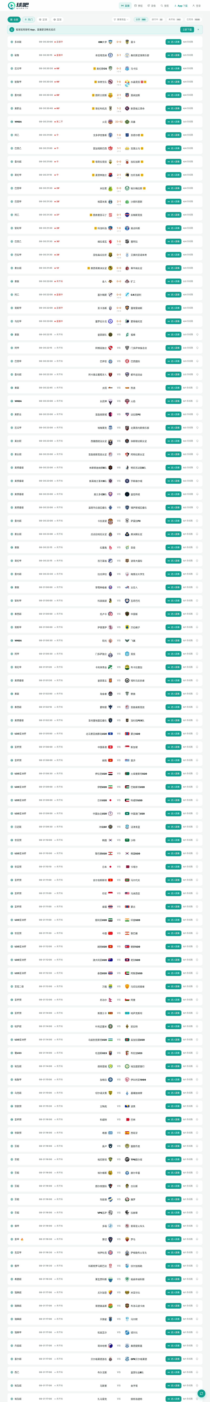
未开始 (174, 19)
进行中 (157, 19)
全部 (140, 19)
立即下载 (187, 29)
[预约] (197, 334)
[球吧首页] (18, 5)
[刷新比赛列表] (201, 1393)
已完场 (193, 19)
